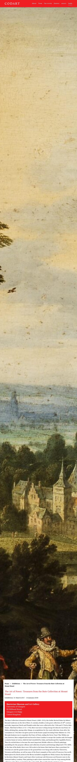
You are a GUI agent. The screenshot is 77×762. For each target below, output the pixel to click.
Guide (70, 3)
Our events (48, 3)
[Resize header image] (72, 759)
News (40, 3)
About (34, 3)
